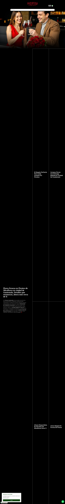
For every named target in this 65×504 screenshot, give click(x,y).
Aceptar (11, 500)
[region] (11, 497)
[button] (62, 501)
